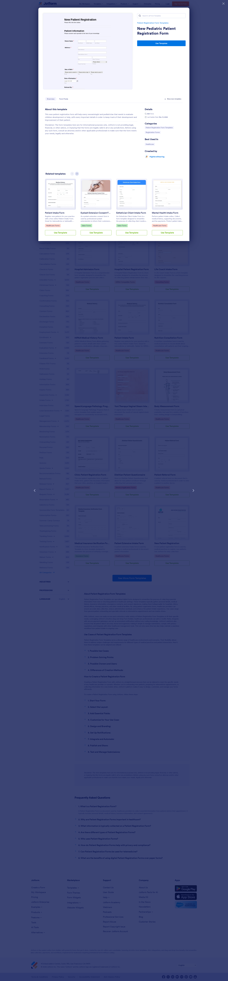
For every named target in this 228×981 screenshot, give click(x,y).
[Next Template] (193, 490)
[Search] (139, 15)
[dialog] (114, 490)
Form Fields (63, 99)
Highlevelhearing (157, 156)
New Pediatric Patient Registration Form (156, 31)
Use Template (161, 43)
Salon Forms (87, 225)
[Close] (223, 3)
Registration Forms (153, 132)
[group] (60, 209)
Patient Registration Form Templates (153, 23)
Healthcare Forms (52, 225)
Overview (51, 99)
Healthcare (150, 144)
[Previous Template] (34, 490)
